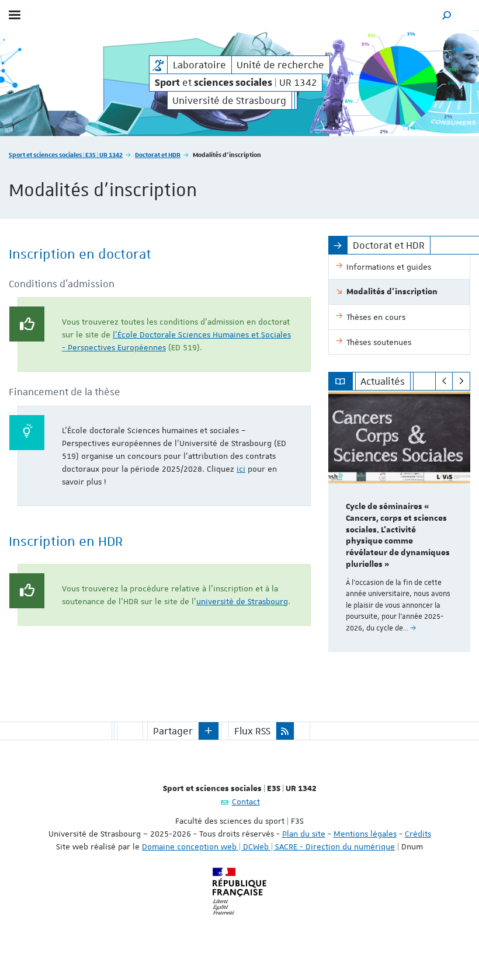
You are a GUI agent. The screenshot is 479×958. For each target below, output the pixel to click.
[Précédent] (444, 381)
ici (241, 469)
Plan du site (303, 833)
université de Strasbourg (242, 601)
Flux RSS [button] (252, 730)
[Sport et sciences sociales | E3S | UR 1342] (158, 64)
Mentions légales (365, 833)
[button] (446, 15)
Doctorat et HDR (158, 154)
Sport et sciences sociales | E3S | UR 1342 (66, 154)
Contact (246, 801)
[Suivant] (461, 381)
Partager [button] (173, 730)
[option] (399, 521)
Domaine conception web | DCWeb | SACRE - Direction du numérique (268, 846)
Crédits (418, 833)
